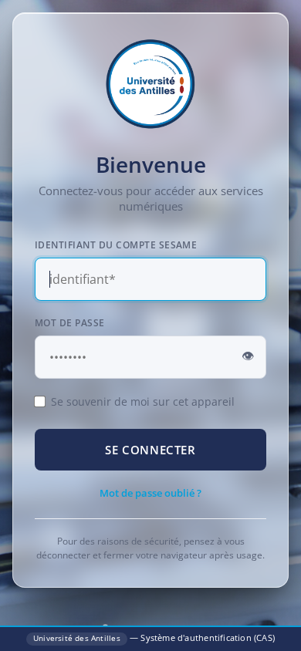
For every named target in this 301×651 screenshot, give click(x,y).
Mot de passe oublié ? (150, 493)
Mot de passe (70, 322)
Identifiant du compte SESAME (116, 244)
